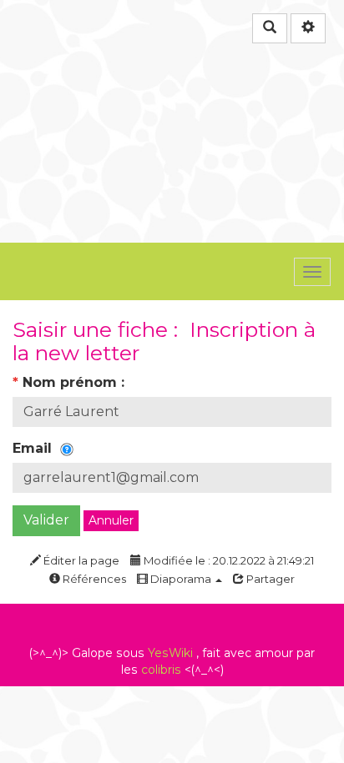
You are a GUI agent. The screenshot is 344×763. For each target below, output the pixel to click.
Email (36, 448)
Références (93, 578)
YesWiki (170, 653)
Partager (269, 578)
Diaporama (181, 578)
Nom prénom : (71, 382)
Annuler (111, 520)
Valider (46, 520)
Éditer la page (80, 560)
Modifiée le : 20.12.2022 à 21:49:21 (227, 560)
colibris (161, 669)
